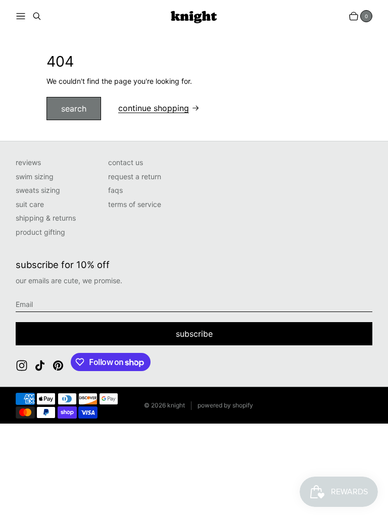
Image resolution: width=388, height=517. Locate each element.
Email (24, 304)
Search (73, 109)
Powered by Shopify (225, 405)
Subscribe (194, 334)
